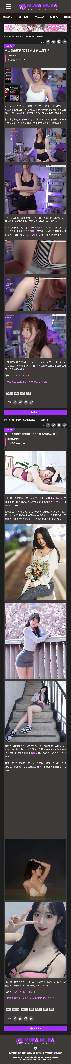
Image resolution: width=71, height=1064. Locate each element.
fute (7, 498)
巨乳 (23, 393)
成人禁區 (39, 17)
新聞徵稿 (40, 1053)
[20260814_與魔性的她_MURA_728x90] (35, 31)
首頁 (5, 36)
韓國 (23, 498)
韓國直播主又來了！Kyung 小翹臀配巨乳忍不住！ (31, 998)
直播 (20, 113)
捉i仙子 (12, 60)
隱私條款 (22, 1053)
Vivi (7, 106)
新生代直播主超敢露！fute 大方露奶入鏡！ (28, 382)
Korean (15, 1009)
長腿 (33, 753)
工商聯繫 (49, 1053)
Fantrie (31, 992)
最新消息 (8, 17)
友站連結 (58, 1053)
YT (29, 375)
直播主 (33, 498)
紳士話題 (24, 17)
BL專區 (54, 17)
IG (24, 375)
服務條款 (13, 1053)
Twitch (17, 375)
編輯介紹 (31, 1053)
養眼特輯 (18, 36)
